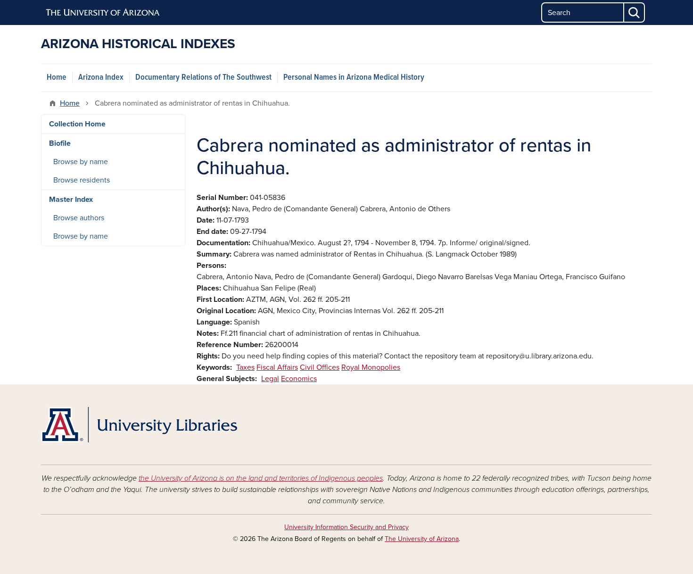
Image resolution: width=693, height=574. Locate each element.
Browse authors (78, 218)
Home (56, 77)
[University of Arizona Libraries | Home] (139, 424)
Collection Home (77, 124)
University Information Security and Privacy (346, 527)
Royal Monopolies (370, 367)
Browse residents (81, 180)
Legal (270, 378)
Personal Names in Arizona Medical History (353, 77)
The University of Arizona (422, 539)
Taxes (245, 367)
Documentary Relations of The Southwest (203, 77)
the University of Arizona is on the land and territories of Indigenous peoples (261, 478)
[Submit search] (634, 12)
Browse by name (80, 161)
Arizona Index (101, 77)
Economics (299, 378)
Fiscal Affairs (277, 367)
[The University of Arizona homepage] (103, 13)
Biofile (60, 143)
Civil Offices (319, 367)
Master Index (71, 199)
